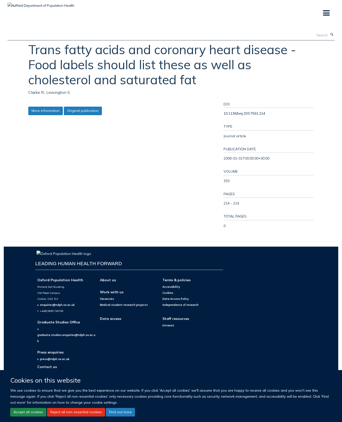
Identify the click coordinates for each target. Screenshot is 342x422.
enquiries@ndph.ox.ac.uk (57, 305)
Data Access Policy (175, 299)
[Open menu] (326, 13)
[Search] (331, 34)
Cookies (167, 293)
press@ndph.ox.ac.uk (54, 359)
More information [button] (46, 110)
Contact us (47, 367)
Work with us (111, 292)
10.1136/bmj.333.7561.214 (244, 113)
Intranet (168, 325)
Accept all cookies (28, 412)
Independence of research (180, 305)
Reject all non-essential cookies (76, 412)
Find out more (120, 412)
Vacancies (107, 299)
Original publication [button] (83, 110)
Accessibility (171, 287)
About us (108, 280)
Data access (110, 318)
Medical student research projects (124, 305)
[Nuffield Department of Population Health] (41, 4)
